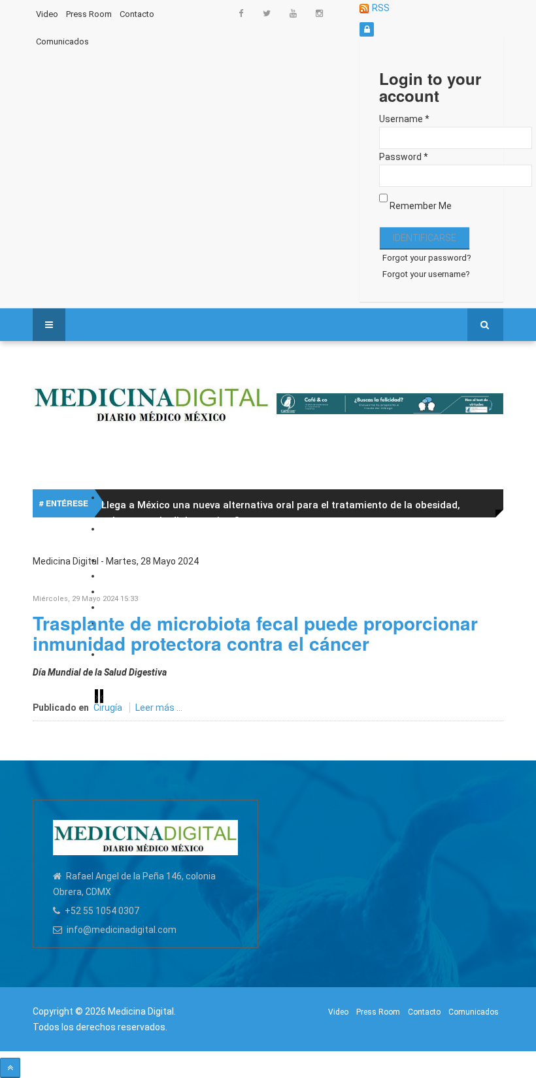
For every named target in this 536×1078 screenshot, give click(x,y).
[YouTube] (293, 13)
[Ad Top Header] (390, 403)
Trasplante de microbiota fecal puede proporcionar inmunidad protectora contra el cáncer (255, 633)
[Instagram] (319, 13)
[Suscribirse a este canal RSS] (493, 577)
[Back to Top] (10, 1068)
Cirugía (107, 707)
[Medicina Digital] (151, 403)
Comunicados (62, 41)
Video (47, 14)
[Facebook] (240, 13)
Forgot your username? (426, 274)
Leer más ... (158, 707)
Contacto (137, 14)
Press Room (89, 14)
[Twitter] (267, 13)
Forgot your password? (426, 258)
